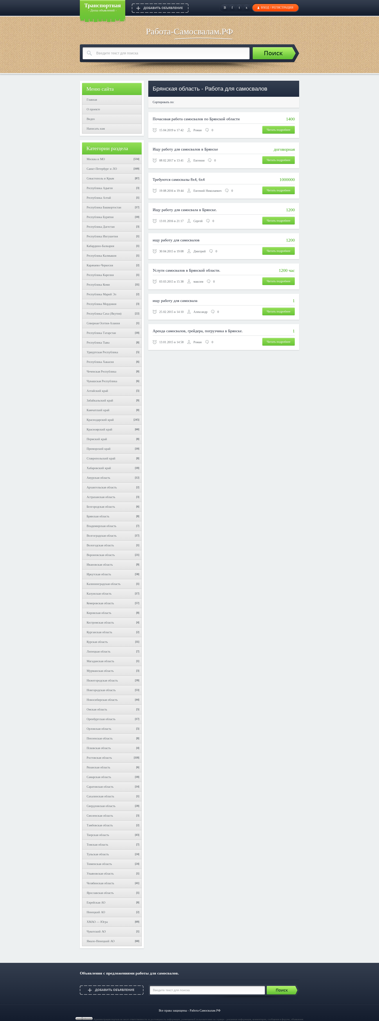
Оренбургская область (101, 719)
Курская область (97, 642)
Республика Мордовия (101, 304)
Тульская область (98, 854)
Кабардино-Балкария (100, 246)
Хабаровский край (99, 468)
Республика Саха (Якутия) (104, 313)
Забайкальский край (100, 400)
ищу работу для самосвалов (176, 240)
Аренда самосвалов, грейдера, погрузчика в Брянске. (198, 331)
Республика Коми (98, 284)
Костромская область (100, 622)
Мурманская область (100, 671)
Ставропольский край (101, 458)
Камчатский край (98, 410)
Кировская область (99, 613)
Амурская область (98, 477)
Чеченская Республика (101, 371)
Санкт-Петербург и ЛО (102, 168)
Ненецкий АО (96, 912)
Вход (265, 7)
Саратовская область (100, 786)
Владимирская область (101, 526)
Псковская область (99, 748)
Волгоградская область (101, 535)
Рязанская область (98, 767)
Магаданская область (100, 661)
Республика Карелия (100, 275)
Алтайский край (97, 391)
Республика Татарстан (101, 333)
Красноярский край (99, 429)
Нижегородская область (102, 680)
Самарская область (99, 777)
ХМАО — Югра (97, 922)
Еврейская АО (96, 902)
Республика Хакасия (100, 362)
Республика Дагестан (101, 226)
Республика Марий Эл (101, 294)
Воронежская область (101, 555)
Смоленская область (100, 815)
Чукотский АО (96, 931)
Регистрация (282, 7)
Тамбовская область (100, 825)
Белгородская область (101, 506)
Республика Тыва (98, 342)
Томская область (97, 844)
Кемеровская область (100, 603)
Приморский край (99, 448)
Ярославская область (100, 893)
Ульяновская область (100, 873)
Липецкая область (98, 651)
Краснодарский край (100, 420)
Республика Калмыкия (101, 255)
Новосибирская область (102, 700)
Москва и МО (96, 159)
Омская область (97, 709)
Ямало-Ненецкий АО (100, 941)
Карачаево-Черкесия (100, 265)
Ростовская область (99, 757)
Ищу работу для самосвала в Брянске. (185, 210)
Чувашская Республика (102, 381)
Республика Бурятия (100, 217)
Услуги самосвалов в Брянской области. (186, 270)
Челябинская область (100, 883)
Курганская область (99, 632)
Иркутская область (99, 574)
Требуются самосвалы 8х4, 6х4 (179, 179)
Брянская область (98, 516)
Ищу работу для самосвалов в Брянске (185, 149)
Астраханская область (101, 497)
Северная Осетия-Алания (103, 323)
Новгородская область (101, 690)
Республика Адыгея (100, 188)
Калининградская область (103, 584)
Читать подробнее (278, 129)
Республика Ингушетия (102, 236)
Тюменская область (99, 864)
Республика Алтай (99, 197)
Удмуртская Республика (102, 352)
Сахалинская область (100, 796)
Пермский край (97, 439)
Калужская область (99, 593)
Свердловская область (101, 806)
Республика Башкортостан (104, 207)
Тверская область (98, 835)
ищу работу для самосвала (175, 300)
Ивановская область (100, 564)
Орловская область (99, 728)
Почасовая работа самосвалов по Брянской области (196, 119)
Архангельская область (102, 487)
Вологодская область (100, 545)
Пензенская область (100, 738)
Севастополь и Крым (100, 178)
